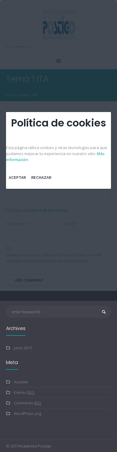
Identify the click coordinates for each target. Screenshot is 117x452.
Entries (24, 392)
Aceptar (17, 178)
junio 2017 (23, 348)
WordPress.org (27, 413)
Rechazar (41, 178)
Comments (27, 403)
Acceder (21, 382)
